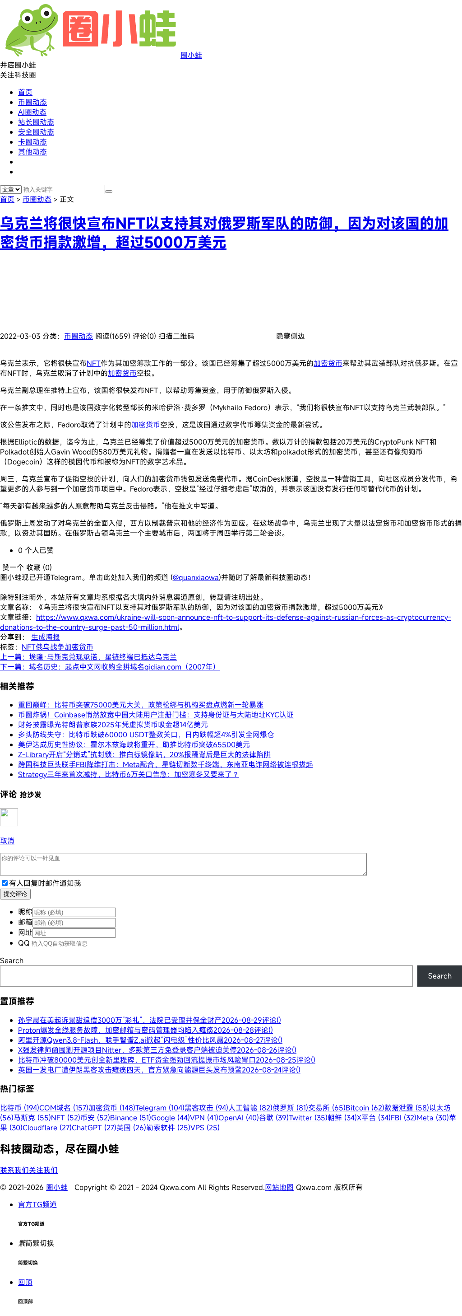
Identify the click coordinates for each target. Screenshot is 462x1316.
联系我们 (14, 1170)
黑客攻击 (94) (206, 1108)
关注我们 (43, 1170)
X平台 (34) (374, 1118)
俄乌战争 (50, 647)
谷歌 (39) (274, 1118)
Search (11, 960)
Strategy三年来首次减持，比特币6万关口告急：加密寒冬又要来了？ (128, 774)
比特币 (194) (19, 1108)
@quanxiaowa (196, 577)
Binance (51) (130, 1118)
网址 (25, 932)
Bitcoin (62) (365, 1108)
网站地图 (279, 1187)
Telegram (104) (160, 1108)
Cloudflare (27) (47, 1128)
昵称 (25, 912)
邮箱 (25, 922)
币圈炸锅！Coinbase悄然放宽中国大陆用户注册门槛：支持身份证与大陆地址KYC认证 (156, 715)
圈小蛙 (191, 55)
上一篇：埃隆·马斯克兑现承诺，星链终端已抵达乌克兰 (88, 657)
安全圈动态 (36, 132)
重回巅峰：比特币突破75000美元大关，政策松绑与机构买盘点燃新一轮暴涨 (140, 705)
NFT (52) (65, 1118)
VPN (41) (204, 1118)
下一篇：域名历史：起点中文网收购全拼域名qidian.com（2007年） (110, 667)
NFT (94, 363)
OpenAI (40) (238, 1118)
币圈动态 (32, 102)
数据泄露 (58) (406, 1108)
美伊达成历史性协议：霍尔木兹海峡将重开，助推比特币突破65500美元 (134, 744)
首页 (25, 92)
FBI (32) (403, 1118)
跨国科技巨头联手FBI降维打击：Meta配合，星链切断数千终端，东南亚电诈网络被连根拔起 (165, 764)
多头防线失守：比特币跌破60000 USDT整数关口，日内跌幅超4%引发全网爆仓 (146, 735)
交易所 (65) (327, 1108)
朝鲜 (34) (342, 1118)
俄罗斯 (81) (290, 1108)
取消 (7, 841)
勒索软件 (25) (168, 1128)
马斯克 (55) (32, 1118)
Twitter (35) (308, 1118)
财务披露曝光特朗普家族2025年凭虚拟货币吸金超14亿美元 (113, 725)
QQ (24, 943)
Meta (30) (432, 1118)
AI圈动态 (32, 112)
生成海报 (45, 637)
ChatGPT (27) (94, 1128)
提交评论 (15, 893)
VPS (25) (205, 1128)
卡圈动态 (32, 142)
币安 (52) (95, 1118)
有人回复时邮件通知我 (45, 883)
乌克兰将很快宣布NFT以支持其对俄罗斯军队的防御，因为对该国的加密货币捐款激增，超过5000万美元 (224, 233)
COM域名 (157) (63, 1108)
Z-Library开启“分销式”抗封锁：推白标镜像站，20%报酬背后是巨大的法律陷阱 (144, 754)
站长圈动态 (36, 122)
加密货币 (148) (111, 1108)
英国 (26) (131, 1128)
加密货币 (328, 363)
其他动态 (32, 152)
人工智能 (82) (250, 1108)
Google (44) (170, 1118)
